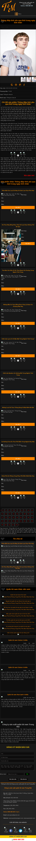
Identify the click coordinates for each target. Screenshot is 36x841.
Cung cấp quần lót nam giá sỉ (10, 165)
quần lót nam (21, 170)
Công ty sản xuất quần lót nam (9, 123)
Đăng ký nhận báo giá (18, 836)
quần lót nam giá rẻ (5, 532)
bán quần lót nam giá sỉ (7, 125)
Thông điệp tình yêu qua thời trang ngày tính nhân (22, 528)
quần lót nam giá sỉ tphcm (17, 129)
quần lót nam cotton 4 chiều (27, 127)
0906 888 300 (18, 839)
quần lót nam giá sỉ (7, 172)
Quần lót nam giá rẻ (24, 165)
